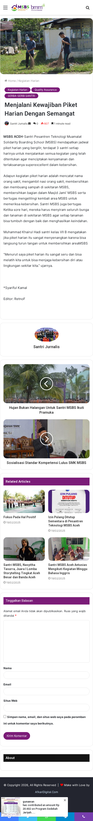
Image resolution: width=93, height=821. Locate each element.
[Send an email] (29, 123)
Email (7, 684)
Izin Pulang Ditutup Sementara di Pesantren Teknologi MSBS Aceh (65, 521)
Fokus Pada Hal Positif (19, 517)
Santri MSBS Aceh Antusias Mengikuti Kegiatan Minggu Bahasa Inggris (67, 569)
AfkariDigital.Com (46, 792)
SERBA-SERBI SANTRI (21, 95)
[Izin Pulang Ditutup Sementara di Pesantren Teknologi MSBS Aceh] (69, 501)
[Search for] (87, 9)
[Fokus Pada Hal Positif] (24, 501)
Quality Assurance (46, 89)
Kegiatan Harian (28, 80)
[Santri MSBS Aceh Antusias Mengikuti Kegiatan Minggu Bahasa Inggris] (69, 548)
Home (11, 80)
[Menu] (5, 9)
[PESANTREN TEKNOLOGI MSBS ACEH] (28, 7)
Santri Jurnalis (18, 123)
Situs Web (10, 700)
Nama (7, 668)
